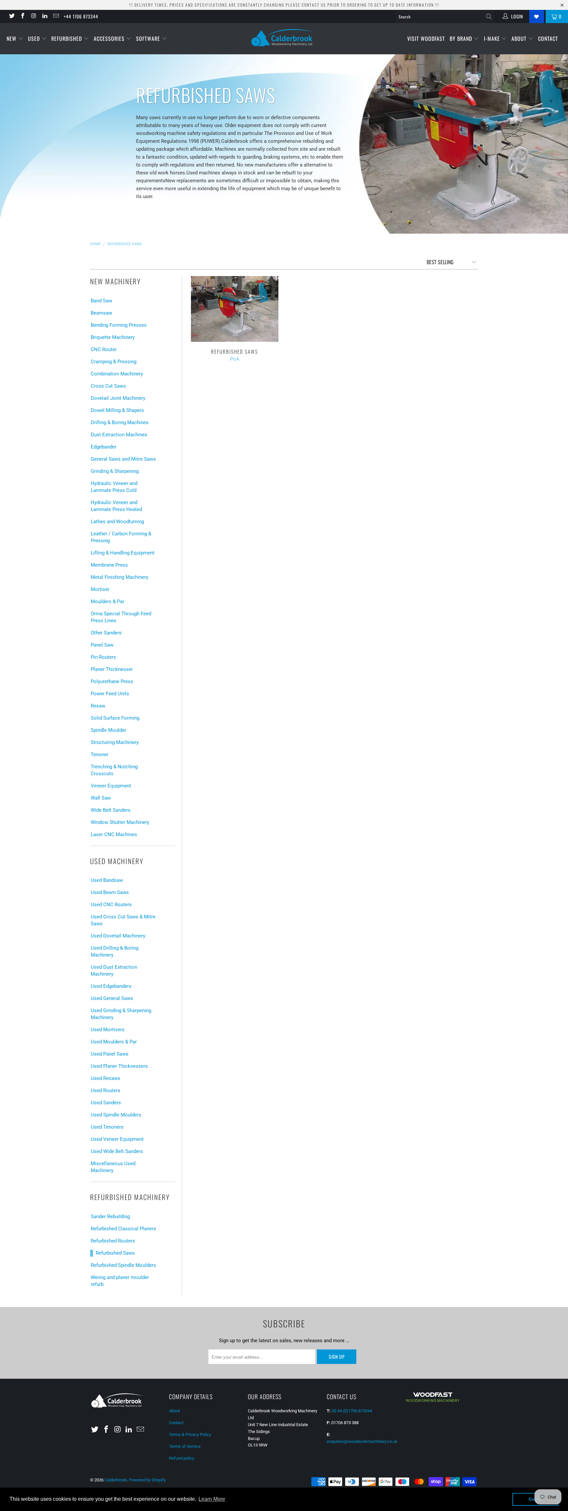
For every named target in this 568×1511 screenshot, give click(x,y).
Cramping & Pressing (113, 362)
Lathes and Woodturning (117, 522)
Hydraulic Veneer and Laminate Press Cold (114, 486)
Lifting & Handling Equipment (122, 553)
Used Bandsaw (107, 880)
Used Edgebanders (111, 986)
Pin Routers (103, 657)
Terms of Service (185, 1446)
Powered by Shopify (147, 1479)
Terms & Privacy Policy (190, 1434)
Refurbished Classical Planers (123, 1229)
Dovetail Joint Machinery (118, 398)
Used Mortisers (108, 1030)
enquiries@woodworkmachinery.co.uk (362, 1441)
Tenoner (99, 754)
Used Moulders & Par (114, 1042)
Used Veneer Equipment (117, 1139)
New (12, 38)
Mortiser (100, 589)
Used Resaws (105, 1078)
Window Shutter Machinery (120, 822)
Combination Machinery (117, 374)
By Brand (462, 38)
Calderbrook (116, 1479)
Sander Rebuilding (110, 1216)
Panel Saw (102, 645)
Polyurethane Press (112, 681)
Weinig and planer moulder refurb (120, 1280)
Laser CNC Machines (114, 834)
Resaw (98, 706)
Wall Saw (101, 798)
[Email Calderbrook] (55, 16)
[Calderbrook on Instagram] (33, 16)
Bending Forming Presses (119, 325)
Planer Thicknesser (112, 669)
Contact (548, 38)
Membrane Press (109, 565)
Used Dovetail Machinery (118, 936)
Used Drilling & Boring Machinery (114, 951)
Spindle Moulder (108, 730)
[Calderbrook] (284, 38)
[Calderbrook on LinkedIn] (44, 16)
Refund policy (181, 1458)
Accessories (110, 38)
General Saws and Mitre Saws (123, 459)
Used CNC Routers (111, 905)
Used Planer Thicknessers (119, 1066)
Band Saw (101, 301)
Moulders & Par (107, 601)
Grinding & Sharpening (115, 471)
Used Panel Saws (110, 1054)
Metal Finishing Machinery (119, 577)
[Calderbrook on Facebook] (22, 16)
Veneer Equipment (111, 786)
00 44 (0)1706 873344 (352, 1410)
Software (149, 38)
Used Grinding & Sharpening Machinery (121, 1014)
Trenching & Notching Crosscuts (114, 770)
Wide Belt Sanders (110, 810)
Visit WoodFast (426, 38)
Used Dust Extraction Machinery (114, 970)
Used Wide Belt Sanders (117, 1151)
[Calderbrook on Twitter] (11, 16)
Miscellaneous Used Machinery (113, 1167)
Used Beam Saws (110, 892)
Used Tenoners (107, 1127)
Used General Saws (112, 998)
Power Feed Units (110, 694)
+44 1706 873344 (81, 16)
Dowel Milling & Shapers (117, 410)
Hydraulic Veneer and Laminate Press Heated (116, 505)
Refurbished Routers (113, 1241)
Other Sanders (106, 633)
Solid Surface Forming (115, 718)
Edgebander (103, 447)
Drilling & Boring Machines (120, 422)
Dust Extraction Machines (119, 435)
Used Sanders (106, 1103)
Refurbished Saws (115, 1253)
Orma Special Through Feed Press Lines (121, 617)
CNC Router (104, 349)
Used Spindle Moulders (116, 1115)
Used (34, 38)
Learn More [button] (212, 1499)
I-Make (493, 38)
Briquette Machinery (113, 337)
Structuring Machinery (115, 742)
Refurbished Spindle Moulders (123, 1265)
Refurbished (67, 38)
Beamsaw (101, 313)
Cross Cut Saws (108, 386)
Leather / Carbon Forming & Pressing (121, 537)
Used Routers (105, 1090)
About (519, 38)
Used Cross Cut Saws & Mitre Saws (123, 920)
